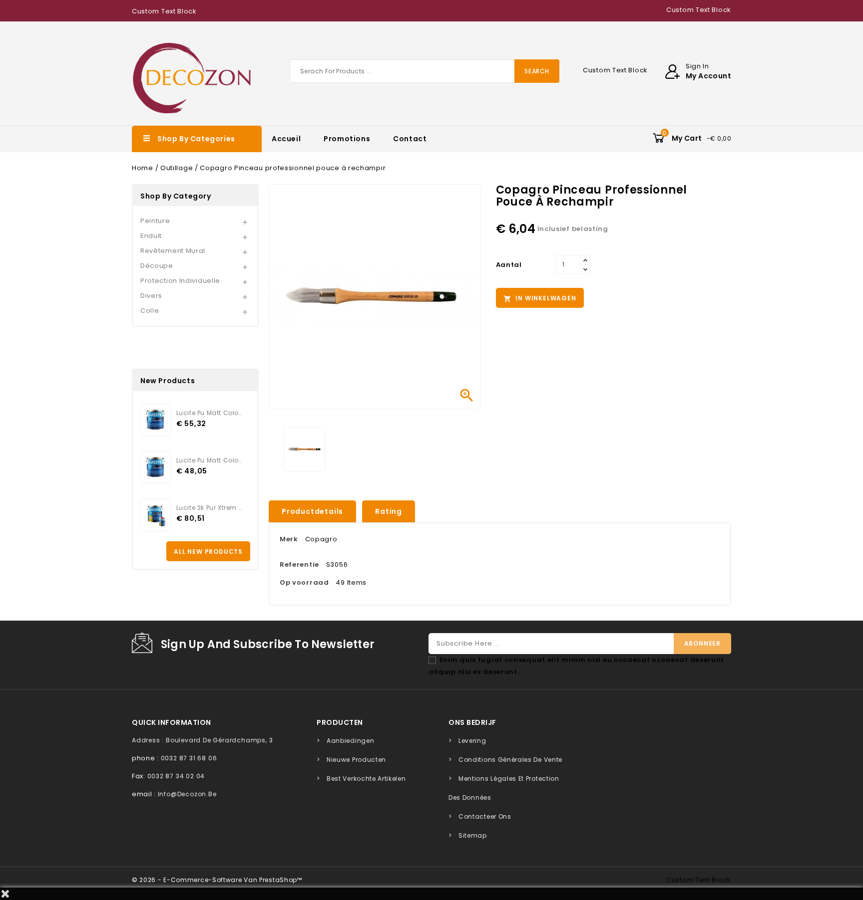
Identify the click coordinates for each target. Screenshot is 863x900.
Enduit (151, 235)
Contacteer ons (484, 816)
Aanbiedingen (350, 740)
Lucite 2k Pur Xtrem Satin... (209, 507)
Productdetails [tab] (312, 511)
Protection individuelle (180, 280)
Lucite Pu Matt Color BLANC (209, 460)
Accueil (286, 139)
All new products (208, 551)
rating (388, 511)
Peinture (155, 220)
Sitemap (472, 835)
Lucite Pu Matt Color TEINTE (209, 413)
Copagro (321, 539)
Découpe (156, 265)
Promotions (347, 139)
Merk (289, 539)
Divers (151, 295)
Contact (410, 139)
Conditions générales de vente (510, 759)
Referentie (299, 564)
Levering (472, 740)
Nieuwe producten (356, 759)
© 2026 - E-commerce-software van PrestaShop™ (217, 880)
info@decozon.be (187, 794)
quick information (171, 722)
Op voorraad (304, 582)
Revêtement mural (172, 250)
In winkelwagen (539, 298)
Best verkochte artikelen (366, 778)
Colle (149, 310)
